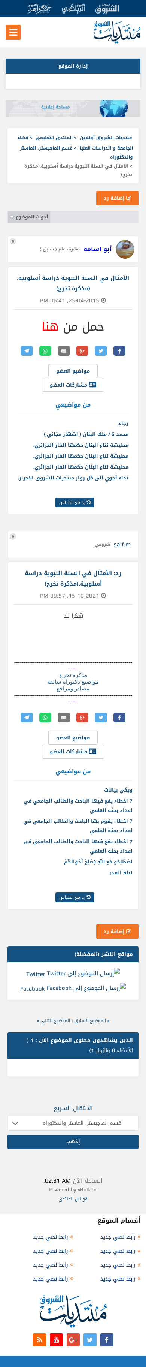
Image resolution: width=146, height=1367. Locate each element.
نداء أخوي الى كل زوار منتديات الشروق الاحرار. (73, 477)
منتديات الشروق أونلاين (106, 138)
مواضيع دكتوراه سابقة (73, 682)
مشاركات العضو (69, 385)
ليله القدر (121, 872)
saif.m (122, 544)
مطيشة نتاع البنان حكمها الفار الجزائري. (80, 445)
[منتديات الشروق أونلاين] (117, 42)
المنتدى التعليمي (54, 138)
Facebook (32, 988)
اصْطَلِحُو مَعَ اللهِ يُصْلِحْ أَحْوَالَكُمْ (98, 861)
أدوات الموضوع (32, 217)
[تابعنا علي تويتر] (90, 1339)
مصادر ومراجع (73, 689)
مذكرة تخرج (73, 675)
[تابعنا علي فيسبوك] (106, 1339)
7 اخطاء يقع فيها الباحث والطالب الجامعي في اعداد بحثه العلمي (78, 805)
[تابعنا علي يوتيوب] (56, 1339)
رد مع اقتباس (73, 502)
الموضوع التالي (55, 1021)
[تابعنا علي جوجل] (73, 1339)
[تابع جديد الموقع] (39, 1339)
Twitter (35, 973)
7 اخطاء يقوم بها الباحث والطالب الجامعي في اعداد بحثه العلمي (78, 825)
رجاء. (123, 423)
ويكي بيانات (118, 790)
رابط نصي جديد (118, 1237)
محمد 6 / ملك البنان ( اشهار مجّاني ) (86, 434)
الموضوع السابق (90, 1021)
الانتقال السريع (73, 1108)
